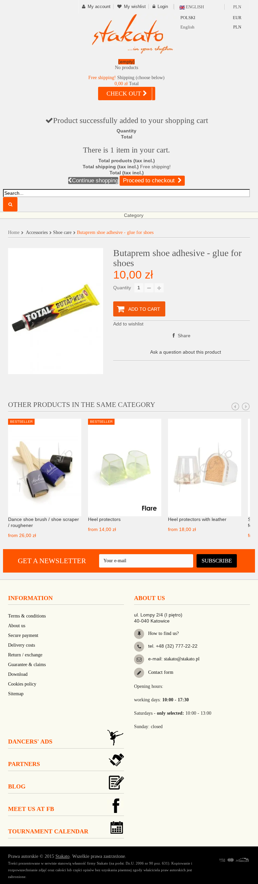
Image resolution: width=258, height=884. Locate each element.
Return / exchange (25, 654)
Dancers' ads (30, 741)
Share (183, 335)
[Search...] (10, 204)
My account (99, 6)
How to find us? (163, 633)
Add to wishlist (128, 324)
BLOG (17, 786)
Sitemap (16, 693)
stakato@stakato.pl (182, 658)
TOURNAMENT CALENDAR (48, 831)
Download (18, 674)
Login (163, 6)
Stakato (62, 856)
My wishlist (135, 6)
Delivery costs (21, 645)
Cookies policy (22, 684)
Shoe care (62, 232)
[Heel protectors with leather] (204, 467)
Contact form (160, 672)
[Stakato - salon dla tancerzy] (132, 33)
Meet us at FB (31, 809)
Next (246, 407)
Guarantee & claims (27, 664)
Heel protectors (104, 519)
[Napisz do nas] (139, 659)
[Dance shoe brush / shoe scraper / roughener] (44, 467)
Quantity (122, 287)
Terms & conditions (27, 615)
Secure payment (23, 635)
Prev (235, 407)
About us (16, 625)
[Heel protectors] (124, 467)
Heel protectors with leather (197, 519)
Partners (24, 764)
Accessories (37, 232)
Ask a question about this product (185, 352)
